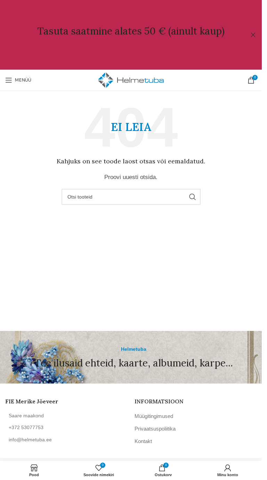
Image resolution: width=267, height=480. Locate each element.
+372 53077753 (26, 427)
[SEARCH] (193, 197)
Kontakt (143, 441)
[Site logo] (131, 80)
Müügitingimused (154, 416)
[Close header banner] (253, 35)
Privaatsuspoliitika (155, 429)
